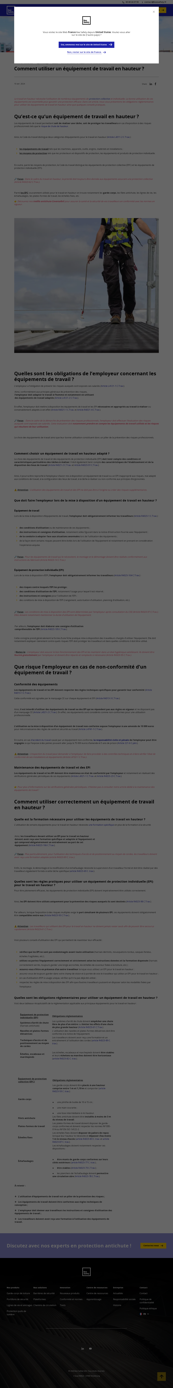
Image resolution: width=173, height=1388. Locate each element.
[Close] (154, 12)
